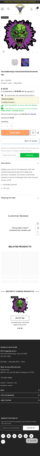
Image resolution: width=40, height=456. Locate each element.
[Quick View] (27, 302)
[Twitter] (3, 442)
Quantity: (4, 122)
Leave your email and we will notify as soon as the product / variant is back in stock (20, 149)
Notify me (19, 318)
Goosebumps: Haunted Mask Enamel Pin (20, 323)
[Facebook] (3, 436)
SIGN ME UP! (31, 428)
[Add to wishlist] (27, 298)
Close (38, 2)
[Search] (8, 9)
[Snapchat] (26, 436)
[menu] (2, 9)
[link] (33, 132)
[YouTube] (31, 436)
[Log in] (31, 9)
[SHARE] (37, 132)
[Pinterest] (14, 436)
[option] (20, 35)
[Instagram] (9, 436)
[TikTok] (20, 436)
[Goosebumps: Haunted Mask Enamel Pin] (20, 305)
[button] (33, 52)
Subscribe (29, 155)
